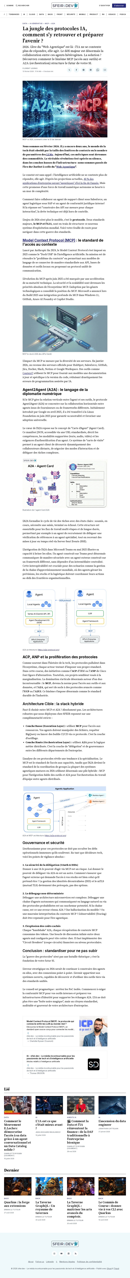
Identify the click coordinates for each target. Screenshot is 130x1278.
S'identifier (104, 5)
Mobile (82, 14)
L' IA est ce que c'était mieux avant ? (49, 1124)
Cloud (32, 14)
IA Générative (36, 23)
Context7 (28, 373)
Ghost (109, 1268)
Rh (103, 14)
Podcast (124, 14)
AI (36, 1117)
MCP (47, 23)
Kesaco (112, 14)
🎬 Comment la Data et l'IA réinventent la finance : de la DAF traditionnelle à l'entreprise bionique (80, 1132)
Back (50, 14)
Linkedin (50, 1262)
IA (24, 14)
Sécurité (71, 14)
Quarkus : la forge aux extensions (17, 1204)
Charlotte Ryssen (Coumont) (13, 1155)
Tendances (14, 14)
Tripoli (116, 1268)
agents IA (71, 1117)
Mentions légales (67, 1262)
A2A (53, 23)
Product (94, 14)
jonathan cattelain (108, 1129)
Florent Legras (30, 68)
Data (41, 14)
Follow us (40, 1262)
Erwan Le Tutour (12, 1210)
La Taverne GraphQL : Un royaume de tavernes (45, 1207)
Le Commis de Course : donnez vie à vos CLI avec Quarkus (111, 1207)
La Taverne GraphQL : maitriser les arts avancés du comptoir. (79, 1209)
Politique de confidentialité (89, 1262)
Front (60, 14)
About (31, 1262)
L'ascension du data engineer (112, 1123)
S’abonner (119, 5)
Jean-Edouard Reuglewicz (48, 1132)
